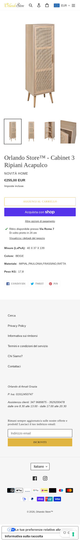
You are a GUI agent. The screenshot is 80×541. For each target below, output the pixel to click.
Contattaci (14, 366)
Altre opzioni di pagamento (40, 221)
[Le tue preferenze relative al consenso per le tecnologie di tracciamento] (73, 534)
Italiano (39, 466)
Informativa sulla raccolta (24, 536)
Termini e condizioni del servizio (28, 346)
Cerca (12, 315)
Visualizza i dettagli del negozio (27, 238)
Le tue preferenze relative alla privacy (44, 530)
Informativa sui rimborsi (22, 335)
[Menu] (73, 5)
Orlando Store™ (44, 511)
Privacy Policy (17, 325)
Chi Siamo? (15, 356)
